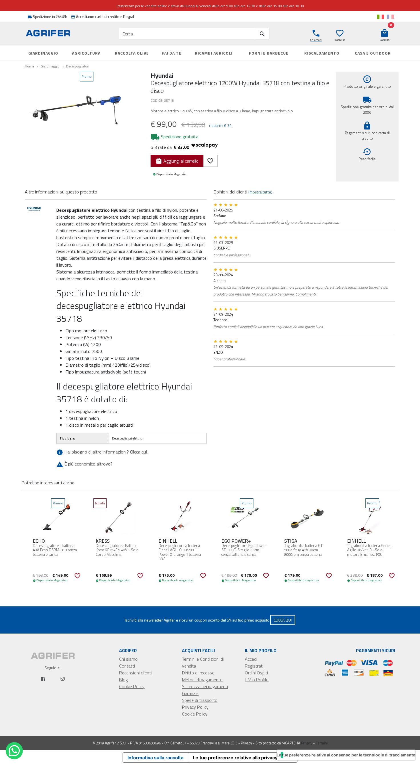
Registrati (254, 665)
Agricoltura (86, 53)
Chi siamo (128, 659)
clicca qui (283, 620)
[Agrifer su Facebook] (43, 679)
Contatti (127, 665)
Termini (322, 743)
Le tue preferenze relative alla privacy (235, 757)
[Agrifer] (53, 33)
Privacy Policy (195, 707)
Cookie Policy (132, 686)
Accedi (251, 659)
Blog (123, 679)
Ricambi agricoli (214, 53)
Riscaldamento (321, 53)
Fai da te (171, 53)
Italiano (380, 16)
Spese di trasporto (199, 700)
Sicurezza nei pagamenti (205, 686)
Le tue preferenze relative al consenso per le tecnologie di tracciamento (346, 754)
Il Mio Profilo (257, 679)
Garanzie (190, 693)
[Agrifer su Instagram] (62, 679)
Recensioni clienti (135, 672)
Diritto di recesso (198, 672)
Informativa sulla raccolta (155, 757)
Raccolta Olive (132, 53)
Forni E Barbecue (269, 53)
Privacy (246, 743)
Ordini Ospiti (256, 672)
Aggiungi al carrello (177, 160)
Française (390, 16)
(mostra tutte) (260, 192)
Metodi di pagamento (202, 679)
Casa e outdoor (373, 53)
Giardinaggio (43, 53)
